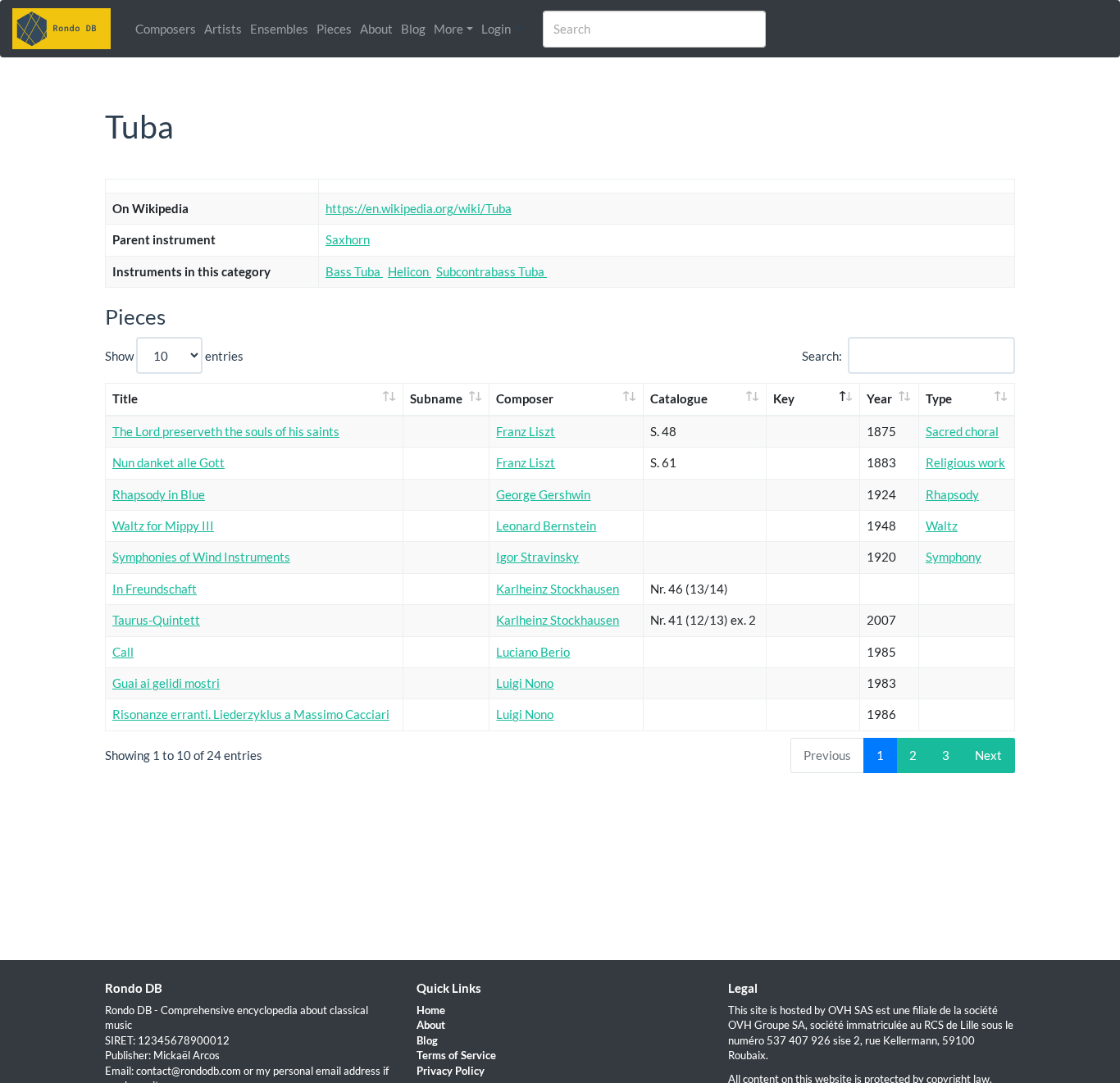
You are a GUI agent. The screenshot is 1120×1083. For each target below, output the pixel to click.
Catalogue (679, 398)
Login (496, 28)
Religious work (965, 462)
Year (879, 398)
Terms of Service (456, 1055)
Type (939, 398)
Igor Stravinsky (537, 556)
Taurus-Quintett (156, 619)
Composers (165, 28)
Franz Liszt (525, 431)
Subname (436, 398)
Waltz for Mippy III (163, 525)
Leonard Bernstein (546, 525)
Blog (413, 28)
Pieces (334, 28)
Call (123, 651)
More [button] (448, 28)
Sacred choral (962, 431)
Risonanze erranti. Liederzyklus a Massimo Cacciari (250, 714)
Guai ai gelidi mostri (166, 683)
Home (431, 1010)
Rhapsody (952, 494)
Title (125, 398)
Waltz (942, 525)
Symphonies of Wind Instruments (201, 556)
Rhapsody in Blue (158, 494)
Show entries (174, 355)
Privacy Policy (451, 1070)
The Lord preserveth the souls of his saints (225, 431)
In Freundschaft (154, 588)
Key (783, 398)
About (376, 28)
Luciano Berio (533, 651)
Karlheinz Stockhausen (557, 588)
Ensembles (279, 28)
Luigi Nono (524, 683)
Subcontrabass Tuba (491, 271)
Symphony (953, 556)
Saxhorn (348, 239)
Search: (822, 355)
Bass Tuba (354, 271)
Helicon (409, 271)
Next (988, 755)
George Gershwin (543, 494)
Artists (223, 28)
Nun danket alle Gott (168, 462)
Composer (524, 398)
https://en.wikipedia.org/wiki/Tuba (419, 208)
